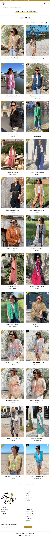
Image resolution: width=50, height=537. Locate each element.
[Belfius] (27, 535)
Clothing (6, 7)
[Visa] (22, 535)
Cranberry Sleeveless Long (37, 286)
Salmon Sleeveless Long (37, 210)
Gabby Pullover (12, 134)
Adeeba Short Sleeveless (37, 96)
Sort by (34, 22)
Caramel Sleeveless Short (13, 58)
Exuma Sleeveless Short (37, 400)
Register (3, 511)
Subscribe (28, 527)
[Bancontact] (24, 535)
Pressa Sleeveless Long (12, 172)
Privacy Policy (29, 518)
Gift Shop (28, 516)
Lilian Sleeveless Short (12, 96)
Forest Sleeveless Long (12, 210)
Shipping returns (29, 513)
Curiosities (28, 500)
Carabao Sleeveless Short (12, 476)
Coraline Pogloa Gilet (13, 248)
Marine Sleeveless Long (37, 172)
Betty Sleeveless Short (12, 324)
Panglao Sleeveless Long (13, 438)
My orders (3, 513)
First (23, 484)
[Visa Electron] (26, 535)
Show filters (25, 18)
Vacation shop (29, 497)
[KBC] (29, 535)
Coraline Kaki (37, 324)
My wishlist (3, 515)
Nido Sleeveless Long (37, 438)
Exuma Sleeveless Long (12, 400)
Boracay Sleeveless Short (37, 476)
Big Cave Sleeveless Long (37, 362)
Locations (28, 520)
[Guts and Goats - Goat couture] (3, 3)
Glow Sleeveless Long (13, 286)
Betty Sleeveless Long (37, 134)
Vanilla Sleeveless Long (37, 58)
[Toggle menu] (47, 3)
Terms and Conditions (30, 515)
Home (2, 7)
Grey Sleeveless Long (37, 248)
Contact (27, 521)
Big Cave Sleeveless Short (12, 362)
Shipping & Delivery (30, 511)
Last (27, 484)
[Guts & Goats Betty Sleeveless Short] (12, 307)
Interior (27, 495)
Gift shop (28, 498)
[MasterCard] (20, 535)
